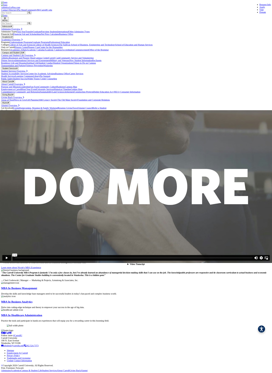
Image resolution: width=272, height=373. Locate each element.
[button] (261, 329)
